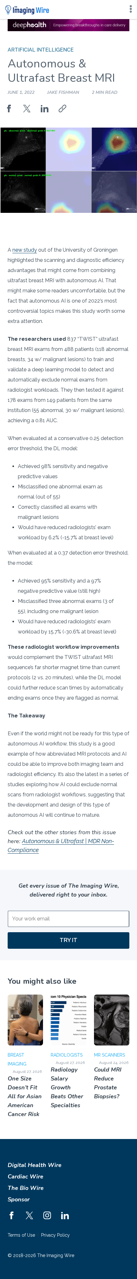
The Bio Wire (26, 1188)
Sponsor (19, 1199)
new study (24, 250)
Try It (68, 940)
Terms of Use (21, 1235)
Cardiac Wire (25, 1176)
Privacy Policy (55, 1235)
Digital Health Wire (34, 1165)
